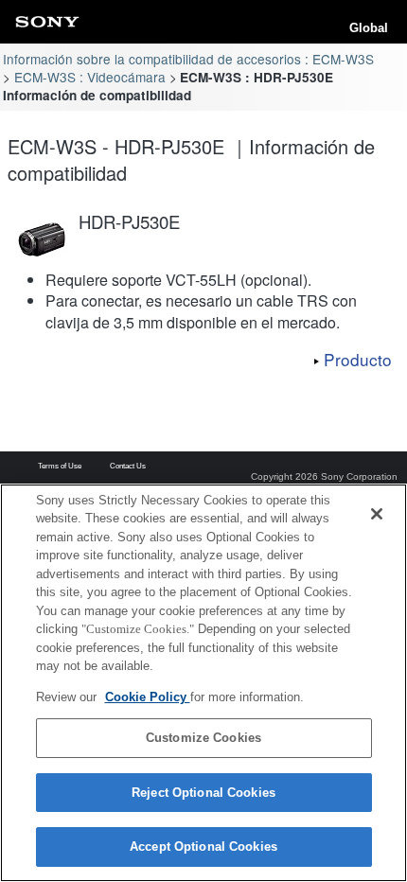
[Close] (377, 514)
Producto (358, 359)
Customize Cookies (203, 738)
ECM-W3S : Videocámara (90, 76)
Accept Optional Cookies (203, 846)
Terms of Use (59, 466)
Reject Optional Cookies (203, 792)
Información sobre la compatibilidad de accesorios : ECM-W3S (188, 58)
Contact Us (128, 466)
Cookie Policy (147, 697)
